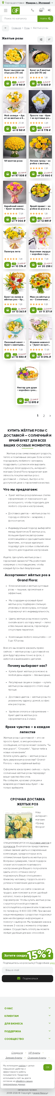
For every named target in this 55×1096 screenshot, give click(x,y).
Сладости (17, 1053)
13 (20, 214)
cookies (22, 1066)
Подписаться (30, 978)
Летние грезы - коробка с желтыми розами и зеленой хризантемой (40, 162)
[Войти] (49, 10)
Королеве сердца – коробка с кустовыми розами (40, 253)
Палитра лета (12, 252)
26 (20, 78)
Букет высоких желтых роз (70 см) (14, 71)
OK (47, 1067)
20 (20, 123)
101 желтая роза (13, 161)
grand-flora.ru (40, 1093)
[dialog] (33, 10)
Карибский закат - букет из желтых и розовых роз (14, 208)
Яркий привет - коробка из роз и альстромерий (40, 208)
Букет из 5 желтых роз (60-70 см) (40, 71)
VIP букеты (34, 1053)
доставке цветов (39, 843)
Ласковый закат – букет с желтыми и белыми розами (14, 344)
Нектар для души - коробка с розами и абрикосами (27, 389)
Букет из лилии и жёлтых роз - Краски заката (14, 298)
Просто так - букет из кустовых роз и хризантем (40, 117)
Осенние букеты (37, 1058)
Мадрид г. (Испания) (38, 3)
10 (45, 350)
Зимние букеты (13, 1058)
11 (45, 259)
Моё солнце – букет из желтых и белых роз (14, 117)
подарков (9, 846)
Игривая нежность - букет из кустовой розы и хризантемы (40, 344)
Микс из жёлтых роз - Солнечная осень (40, 298)
